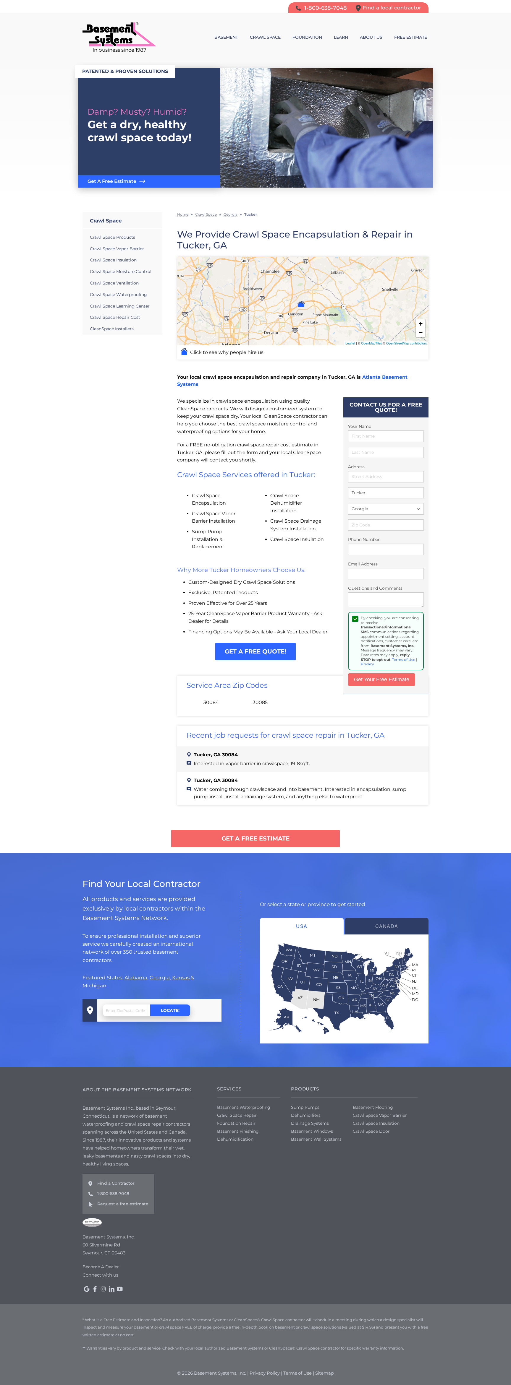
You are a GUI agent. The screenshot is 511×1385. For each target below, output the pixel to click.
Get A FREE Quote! (255, 651)
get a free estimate (255, 838)
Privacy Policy (265, 1373)
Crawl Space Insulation (113, 260)
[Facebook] (94, 1289)
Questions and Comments (375, 588)
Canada (386, 926)
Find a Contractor (116, 1183)
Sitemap (324, 1373)
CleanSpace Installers (112, 328)
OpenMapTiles (371, 343)
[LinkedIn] (111, 1289)
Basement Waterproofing (243, 1107)
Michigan (94, 986)
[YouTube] (119, 1289)
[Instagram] (103, 1289)
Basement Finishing (238, 1131)
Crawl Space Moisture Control (120, 271)
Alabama (135, 978)
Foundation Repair (236, 1123)
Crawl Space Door (371, 1131)
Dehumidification (235, 1139)
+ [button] (421, 323)
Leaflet (350, 343)
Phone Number (364, 539)
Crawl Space (106, 221)
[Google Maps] (86, 1289)
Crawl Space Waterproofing (118, 294)
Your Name (359, 426)
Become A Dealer (101, 1266)
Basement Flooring (373, 1107)
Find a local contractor (392, 8)
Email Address (363, 564)
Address (356, 466)
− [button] (421, 332)
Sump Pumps (305, 1107)
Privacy (367, 664)
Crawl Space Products (112, 237)
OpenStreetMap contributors (406, 343)
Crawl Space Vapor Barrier (117, 248)
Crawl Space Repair (237, 1115)
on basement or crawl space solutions (305, 1327)
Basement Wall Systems (316, 1139)
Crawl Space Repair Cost (115, 317)
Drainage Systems (310, 1123)
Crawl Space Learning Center (120, 306)
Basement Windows (312, 1131)
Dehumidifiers (306, 1115)
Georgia (160, 978)
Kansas (181, 978)
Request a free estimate (122, 1204)
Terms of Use (403, 659)
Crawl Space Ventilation (114, 283)
